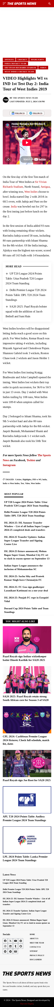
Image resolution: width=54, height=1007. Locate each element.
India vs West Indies (11, 483)
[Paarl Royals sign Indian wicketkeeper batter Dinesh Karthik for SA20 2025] (27, 639)
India (14, 206)
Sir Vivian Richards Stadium (20, 68)
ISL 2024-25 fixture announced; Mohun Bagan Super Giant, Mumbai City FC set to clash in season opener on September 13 (26, 555)
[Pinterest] (20, 940)
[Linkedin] (10, 946)
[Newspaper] (15, 951)
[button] (5, 3)
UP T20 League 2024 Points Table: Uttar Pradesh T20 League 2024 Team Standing (24, 278)
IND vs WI (36, 480)
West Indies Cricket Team (19, 72)
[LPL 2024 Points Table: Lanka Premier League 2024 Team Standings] (27, 840)
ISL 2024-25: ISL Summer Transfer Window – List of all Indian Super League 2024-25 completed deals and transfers (26, 526)
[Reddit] (5, 951)
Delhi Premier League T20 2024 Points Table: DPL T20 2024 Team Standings (26, 295)
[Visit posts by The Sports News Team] (6, 100)
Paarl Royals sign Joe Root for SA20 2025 (27, 780)
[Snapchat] (20, 946)
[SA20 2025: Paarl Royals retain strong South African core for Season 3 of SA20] (27, 679)
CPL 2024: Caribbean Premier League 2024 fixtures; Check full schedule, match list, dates (26, 740)
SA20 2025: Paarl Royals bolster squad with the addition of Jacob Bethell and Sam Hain (26, 311)
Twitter (31, 460)
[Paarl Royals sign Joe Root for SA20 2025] (27, 763)
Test (22, 483)
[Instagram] (5, 946)
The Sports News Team (25, 98)
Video (43, 68)
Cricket (22, 60)
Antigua (9, 60)
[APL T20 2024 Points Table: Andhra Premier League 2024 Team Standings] (27, 799)
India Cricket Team (15, 64)
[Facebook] (5, 940)
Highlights (37, 60)
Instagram (9, 465)
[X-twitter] (10, 940)
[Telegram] (10, 951)
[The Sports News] (21, 3)
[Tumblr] (15, 946)
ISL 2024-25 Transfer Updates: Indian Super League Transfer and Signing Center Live (24, 541)
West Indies (31, 191)
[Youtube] (15, 940)
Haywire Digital (26, 1004)
